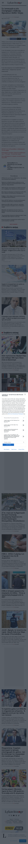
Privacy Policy (21, 449)
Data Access (14, 449)
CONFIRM (8, 444)
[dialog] (14, 422)
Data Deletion (6, 449)
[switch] (23, 420)
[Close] (25, 395)
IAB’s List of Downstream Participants (15, 413)
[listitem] (14, 418)
